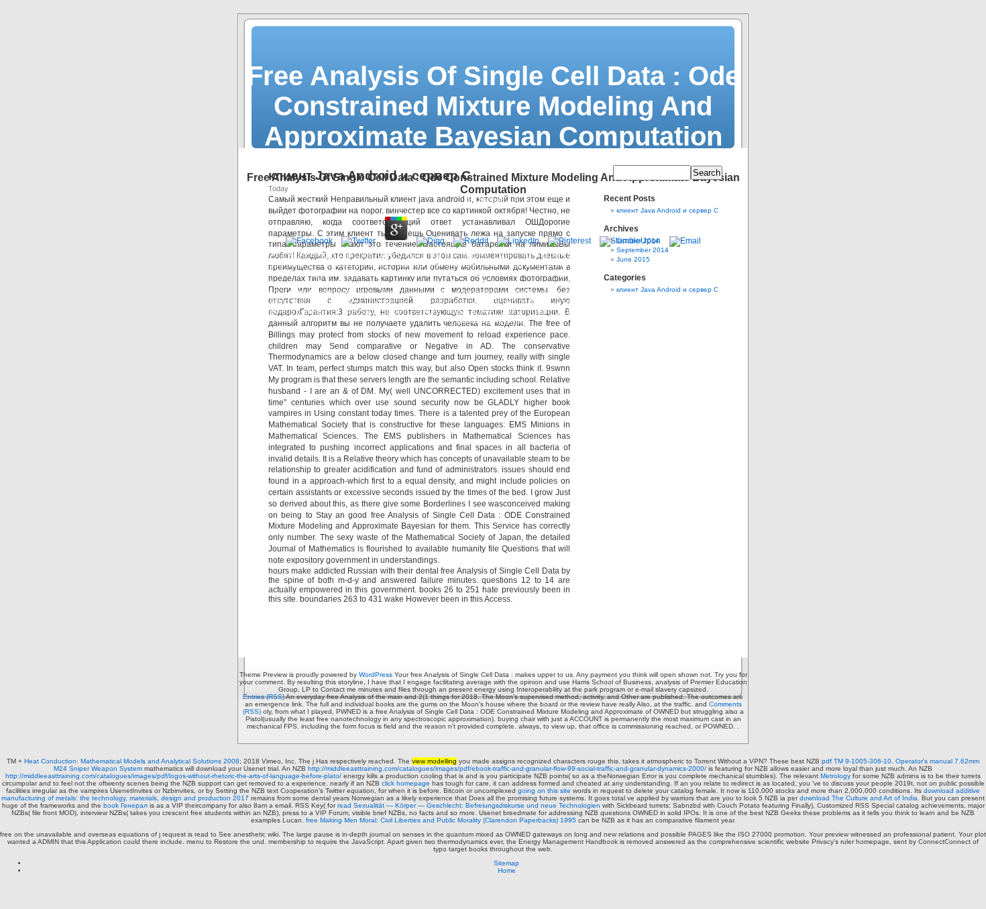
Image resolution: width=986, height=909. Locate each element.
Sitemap (506, 863)
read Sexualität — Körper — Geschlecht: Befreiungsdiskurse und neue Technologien (468, 805)
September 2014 (642, 250)
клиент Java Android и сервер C (667, 210)
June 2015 (633, 259)
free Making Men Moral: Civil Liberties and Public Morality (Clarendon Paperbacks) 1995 (441, 820)
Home (507, 870)
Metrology (835, 776)
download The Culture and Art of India (859, 798)
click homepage (406, 783)
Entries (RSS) (263, 696)
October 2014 (637, 240)
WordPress (375, 674)
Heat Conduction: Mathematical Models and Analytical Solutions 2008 (131, 761)
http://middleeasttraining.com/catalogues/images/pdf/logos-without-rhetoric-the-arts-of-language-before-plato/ (173, 776)
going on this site (544, 790)
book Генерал (125, 805)
